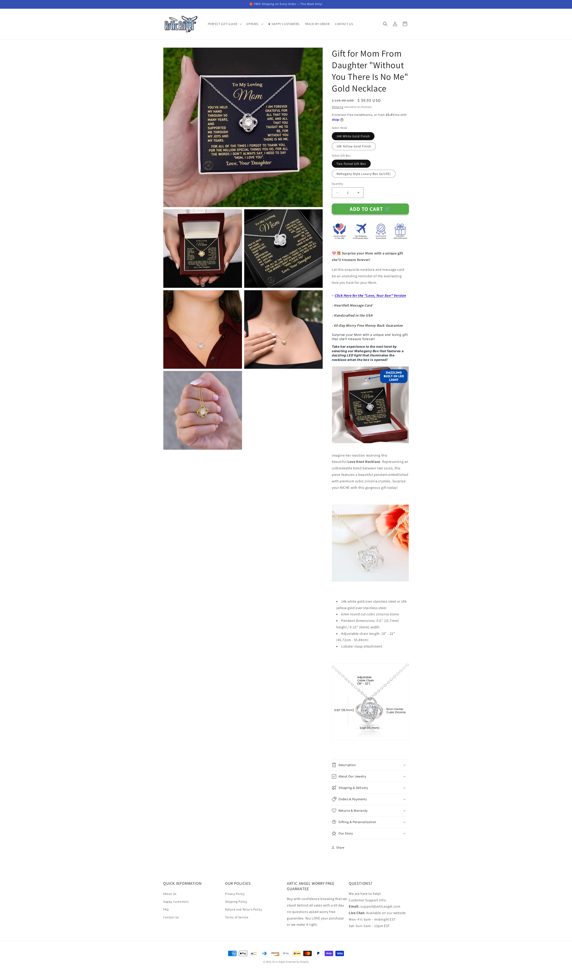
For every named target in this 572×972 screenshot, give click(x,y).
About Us (170, 894)
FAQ (166, 909)
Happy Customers (176, 902)
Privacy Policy (234, 894)
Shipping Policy (236, 902)
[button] (224, 24)
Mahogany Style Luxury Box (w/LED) (363, 174)
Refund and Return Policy (243, 909)
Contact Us (171, 917)
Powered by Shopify (297, 961)
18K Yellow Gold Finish (353, 146)
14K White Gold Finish (353, 136)
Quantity (337, 184)
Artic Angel (278, 961)
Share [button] (340, 847)
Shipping (337, 106)
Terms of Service (236, 917)
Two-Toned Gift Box (351, 164)
